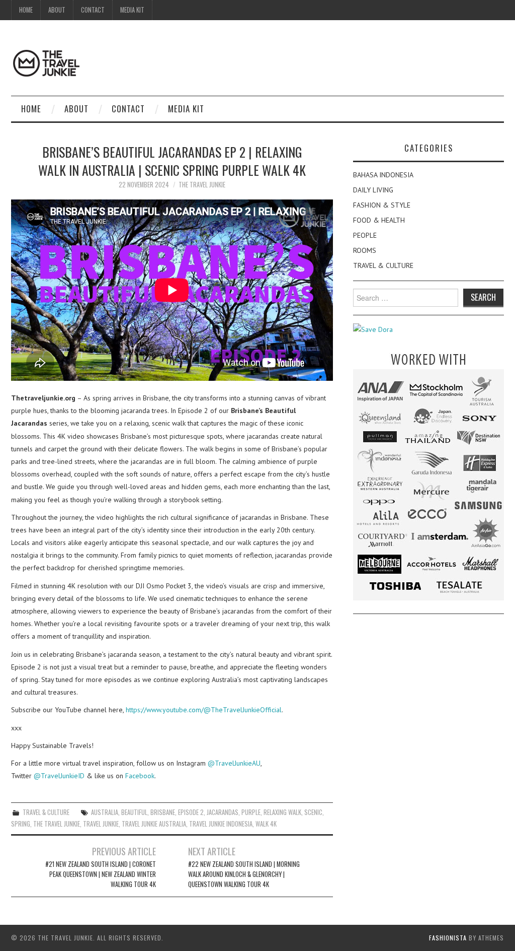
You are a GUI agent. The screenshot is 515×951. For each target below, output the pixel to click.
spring (20, 824)
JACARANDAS (222, 812)
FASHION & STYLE (381, 205)
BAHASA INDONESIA (383, 174)
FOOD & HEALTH (379, 220)
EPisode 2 (191, 812)
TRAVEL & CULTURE (46, 812)
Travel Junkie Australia (154, 824)
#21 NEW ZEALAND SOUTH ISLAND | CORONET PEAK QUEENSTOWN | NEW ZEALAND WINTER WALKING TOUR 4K (100, 874)
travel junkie (101, 824)
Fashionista (448, 937)
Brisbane (162, 812)
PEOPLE (365, 235)
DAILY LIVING (373, 189)
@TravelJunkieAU (234, 763)
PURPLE (251, 812)
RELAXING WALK (282, 812)
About (56, 10)
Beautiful (134, 812)
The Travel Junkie (202, 184)
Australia (104, 812)
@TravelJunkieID (59, 775)
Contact (93, 10)
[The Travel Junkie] (46, 62)
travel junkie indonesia (220, 824)
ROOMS (364, 250)
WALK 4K (266, 824)
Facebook (139, 775)
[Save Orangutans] (373, 328)
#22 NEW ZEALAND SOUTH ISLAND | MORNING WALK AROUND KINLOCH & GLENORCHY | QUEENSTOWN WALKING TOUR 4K (244, 874)
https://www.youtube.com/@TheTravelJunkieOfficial (204, 709)
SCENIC (313, 812)
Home (26, 10)
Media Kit (132, 10)
